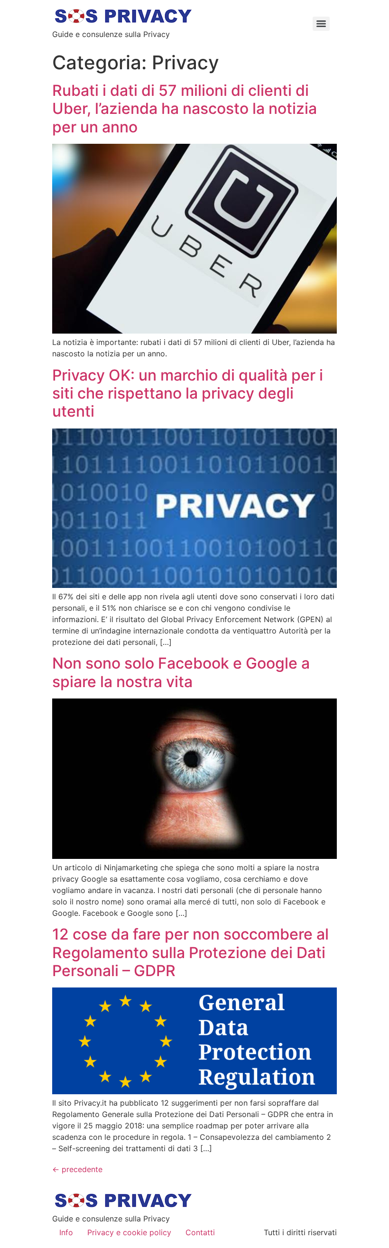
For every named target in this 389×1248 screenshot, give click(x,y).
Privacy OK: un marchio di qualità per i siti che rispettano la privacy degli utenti (187, 393)
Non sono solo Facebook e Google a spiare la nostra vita (181, 672)
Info (66, 1232)
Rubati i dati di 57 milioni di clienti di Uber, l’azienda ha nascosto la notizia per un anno (184, 108)
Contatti (200, 1232)
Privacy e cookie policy (129, 1232)
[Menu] (321, 24)
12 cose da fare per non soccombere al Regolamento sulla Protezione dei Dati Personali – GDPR (190, 952)
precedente (77, 1169)
